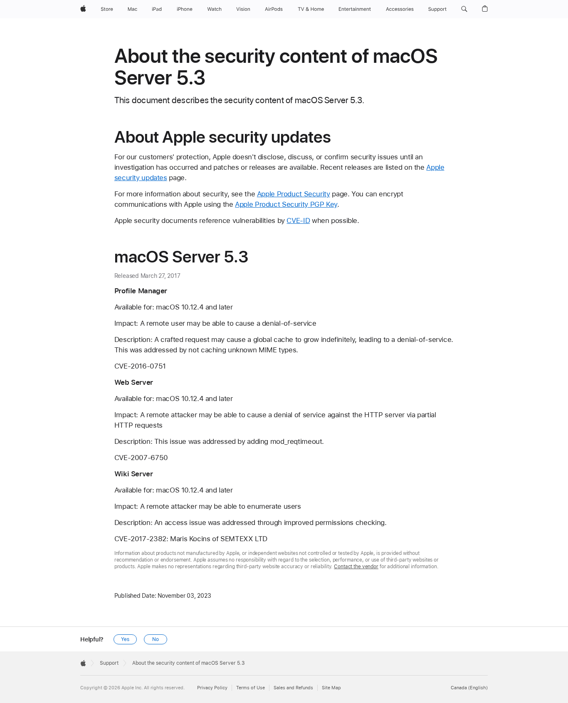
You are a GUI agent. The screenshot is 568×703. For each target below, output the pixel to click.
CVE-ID (298, 220)
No (155, 639)
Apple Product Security (293, 194)
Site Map (331, 688)
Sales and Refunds (293, 688)
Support (109, 663)
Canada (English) (469, 688)
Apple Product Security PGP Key (286, 204)
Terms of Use (250, 688)
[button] (464, 9)
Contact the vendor (356, 566)
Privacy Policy (212, 688)
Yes (125, 639)
